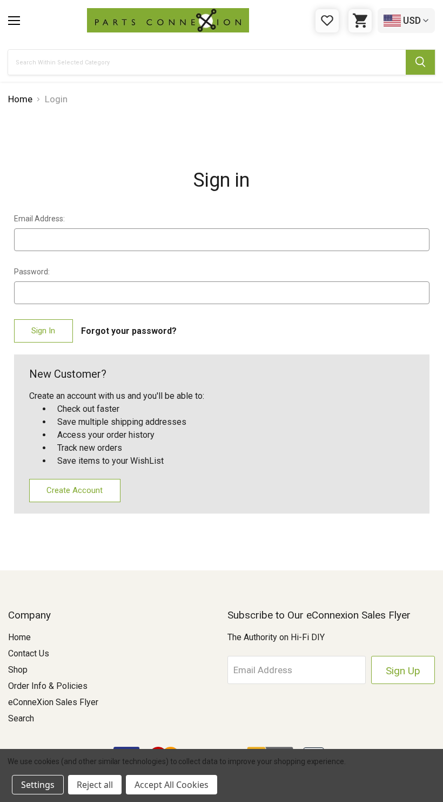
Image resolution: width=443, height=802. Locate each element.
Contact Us (28, 653)
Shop (18, 670)
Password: (32, 271)
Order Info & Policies (48, 686)
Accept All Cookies (172, 785)
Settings (38, 785)
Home (19, 637)
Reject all (95, 785)
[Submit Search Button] (420, 62)
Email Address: (39, 218)
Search (21, 718)
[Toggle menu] (14, 21)
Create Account (74, 490)
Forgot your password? (129, 331)
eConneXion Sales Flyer (53, 702)
